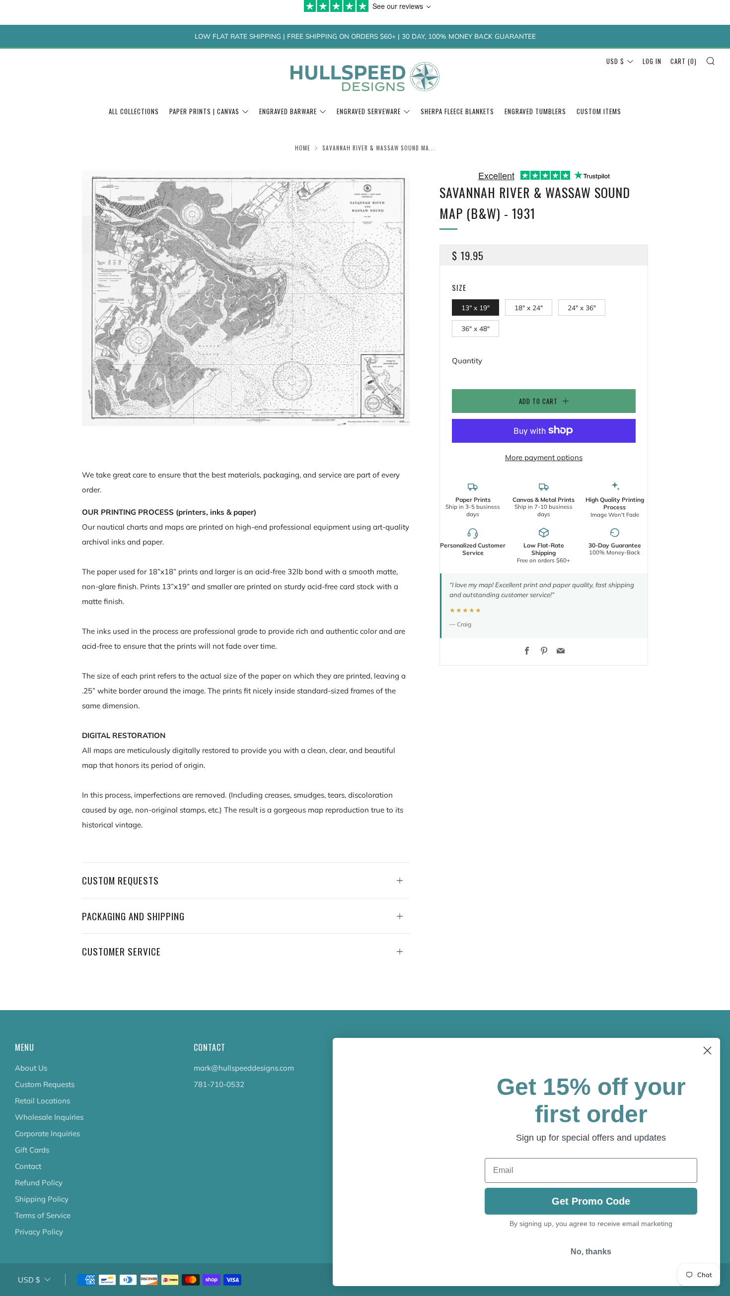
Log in (652, 61)
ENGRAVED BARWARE (288, 111)
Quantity (467, 360)
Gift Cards (32, 1150)
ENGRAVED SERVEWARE (369, 111)
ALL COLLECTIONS (134, 111)
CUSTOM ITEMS (599, 111)
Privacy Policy (39, 1231)
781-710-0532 (219, 1084)
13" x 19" (475, 307)
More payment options (544, 457)
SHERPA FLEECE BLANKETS (457, 111)
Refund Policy (39, 1182)
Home (302, 148)
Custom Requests (44, 1084)
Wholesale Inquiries (49, 1117)
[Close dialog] (707, 1050)
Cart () (683, 61)
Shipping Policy (42, 1199)
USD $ (615, 61)
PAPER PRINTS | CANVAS (204, 111)
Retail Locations (42, 1100)
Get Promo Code (591, 1209)
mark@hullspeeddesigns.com (244, 1068)
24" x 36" (582, 307)
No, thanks (591, 1263)
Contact (28, 1166)
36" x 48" (475, 328)
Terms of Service (43, 1215)
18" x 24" (528, 307)
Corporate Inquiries (47, 1133)
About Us (31, 1068)
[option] (246, 298)
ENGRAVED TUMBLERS (535, 111)
